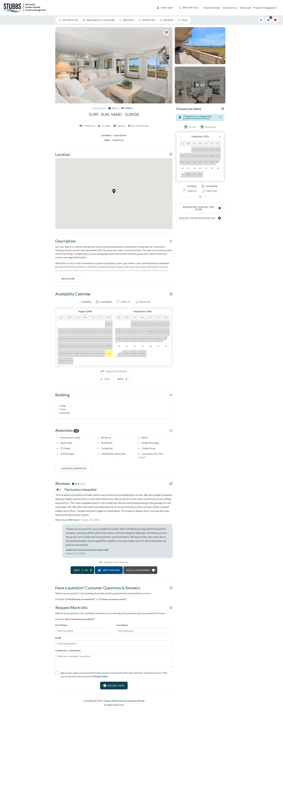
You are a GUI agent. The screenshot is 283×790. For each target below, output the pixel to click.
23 (200, 168)
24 (206, 168)
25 (212, 168)
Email (58, 637)
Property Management (265, 7)
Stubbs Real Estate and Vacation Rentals (124, 700)
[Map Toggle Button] (261, 20)
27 (182, 175)
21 (188, 168)
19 (218, 162)
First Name (61, 625)
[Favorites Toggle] (275, 20)
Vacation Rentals (211, 7)
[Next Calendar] (220, 137)
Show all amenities (73, 468)
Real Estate (245, 7)
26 (218, 168)
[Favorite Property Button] (167, 32)
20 (182, 168)
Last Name (122, 625)
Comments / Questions (68, 650)
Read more (68, 278)
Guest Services (229, 7)
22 (194, 168)
